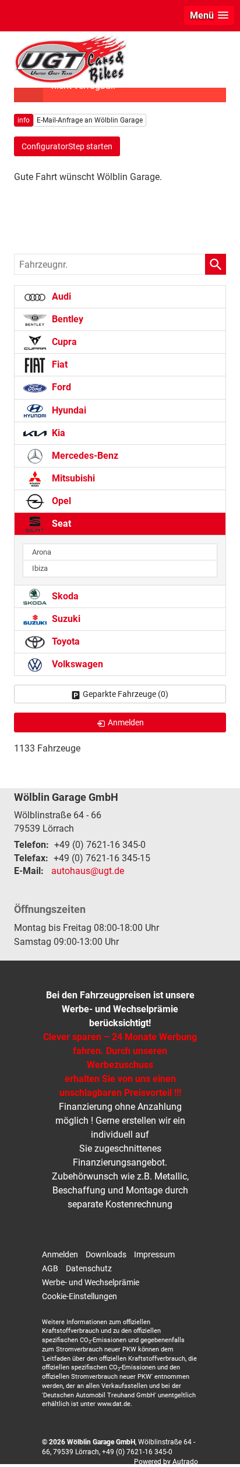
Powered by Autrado (166, 1462)
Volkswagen (76, 664)
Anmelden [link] (126, 722)
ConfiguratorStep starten (67, 146)
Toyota (65, 641)
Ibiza (40, 568)
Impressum (154, 1254)
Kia (57, 432)
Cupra (63, 341)
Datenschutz (89, 1268)
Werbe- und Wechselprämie (90, 1282)
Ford (60, 387)
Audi (60, 296)
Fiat (59, 364)
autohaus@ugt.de (87, 870)
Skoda (64, 596)
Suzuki (65, 618)
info (23, 120)
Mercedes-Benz (84, 455)
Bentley (66, 319)
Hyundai (68, 410)
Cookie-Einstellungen (79, 1296)
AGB (50, 1268)
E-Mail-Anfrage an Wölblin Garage (90, 120)
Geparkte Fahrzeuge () (125, 694)
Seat (60, 523)
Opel (60, 500)
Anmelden (60, 1254)
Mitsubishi (72, 478)
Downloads (106, 1254)
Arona (41, 552)
